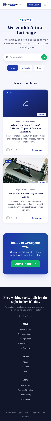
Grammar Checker (25, 343)
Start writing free (24, 263)
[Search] (44, 57)
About (25, 362)
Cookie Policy (25, 395)
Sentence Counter (25, 334)
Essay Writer (25, 329)
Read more (37, 150)
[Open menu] (45, 4)
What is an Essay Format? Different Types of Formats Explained (25, 128)
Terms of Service (25, 390)
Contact (25, 367)
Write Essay (34, 5)
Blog (39, 68)
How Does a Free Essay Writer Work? (25, 195)
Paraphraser (25, 339)
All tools (26, 68)
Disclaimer (25, 399)
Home (12, 68)
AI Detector (25, 348)
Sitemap (25, 417)
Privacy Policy (25, 385)
